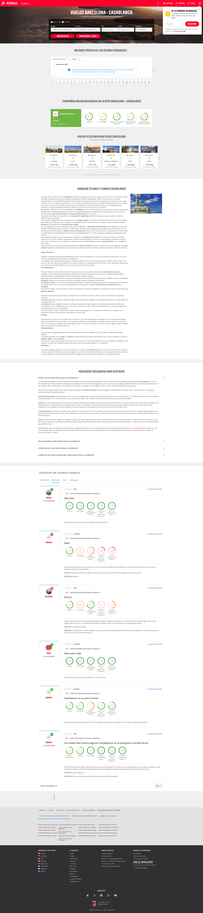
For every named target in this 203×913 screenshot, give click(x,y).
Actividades (73, 871)
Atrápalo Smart (74, 881)
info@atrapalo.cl (143, 868)
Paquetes (73, 861)
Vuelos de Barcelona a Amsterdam (65, 832)
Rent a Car (73, 866)
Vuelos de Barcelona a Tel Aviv (107, 836)
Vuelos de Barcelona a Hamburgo (65, 839)
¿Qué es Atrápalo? (107, 853)
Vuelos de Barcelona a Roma (47, 830)
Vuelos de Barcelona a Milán (87, 836)
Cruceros (72, 864)
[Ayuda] (191, 3)
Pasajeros (138, 26)
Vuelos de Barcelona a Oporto (107, 833)
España (43, 853)
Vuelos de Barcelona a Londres (47, 833)
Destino (78, 26)
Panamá (43, 861)
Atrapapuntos (74, 876)
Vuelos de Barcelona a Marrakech (65, 828)
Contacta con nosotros (140, 859)
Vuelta (120, 26)
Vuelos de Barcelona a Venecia (67, 825)
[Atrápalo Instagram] (108, 895)
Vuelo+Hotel (74, 859)
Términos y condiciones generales (112, 859)
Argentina (44, 869)
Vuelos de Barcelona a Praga (87, 830)
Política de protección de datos (111, 866)
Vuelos (51, 810)
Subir (158, 786)
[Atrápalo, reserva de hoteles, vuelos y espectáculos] (9, 3)
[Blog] (87, 895)
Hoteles (72, 856)
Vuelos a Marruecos (73, 810)
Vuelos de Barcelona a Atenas (107, 825)
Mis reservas (137, 853)
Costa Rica (44, 864)
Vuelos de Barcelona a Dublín (87, 827)
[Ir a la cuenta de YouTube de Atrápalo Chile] (115, 895)
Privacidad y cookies (108, 864)
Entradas (72, 869)
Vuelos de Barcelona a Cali (86, 825)
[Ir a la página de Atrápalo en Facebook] (101, 895)
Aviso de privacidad (180, 31)
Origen (53, 26)
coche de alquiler (139, 428)
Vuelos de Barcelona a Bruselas (88, 833)
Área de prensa (106, 856)
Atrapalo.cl (42, 810)
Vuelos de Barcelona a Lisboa (47, 836)
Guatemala (44, 866)
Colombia (44, 856)
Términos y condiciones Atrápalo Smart (114, 861)
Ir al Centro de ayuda (139, 856)
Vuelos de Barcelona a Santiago (48, 825)
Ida (103, 26)
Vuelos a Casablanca (88, 810)
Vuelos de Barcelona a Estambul (108, 827)
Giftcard (72, 874)
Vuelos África (60, 810)
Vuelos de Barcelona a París (46, 827)
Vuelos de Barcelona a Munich (107, 830)
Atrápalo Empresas (76, 879)
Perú (42, 859)
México (43, 871)
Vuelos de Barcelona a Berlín (67, 836)
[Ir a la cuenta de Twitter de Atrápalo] (94, 895)
